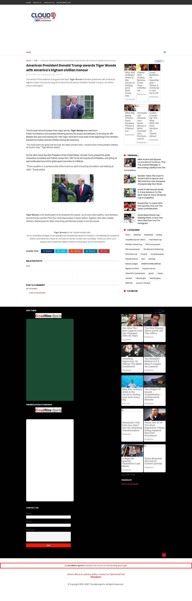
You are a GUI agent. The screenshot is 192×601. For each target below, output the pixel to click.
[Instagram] (159, 1)
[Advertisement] (118, 27)
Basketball (148, 235)
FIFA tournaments (153, 244)
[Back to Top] (164, 555)
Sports (151, 273)
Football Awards (157, 254)
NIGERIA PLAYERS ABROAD (151, 264)
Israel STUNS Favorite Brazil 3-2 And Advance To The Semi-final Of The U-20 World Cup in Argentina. (152, 193)
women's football (143, 283)
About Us (37, 2)
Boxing (159, 235)
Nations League (131, 264)
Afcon (127, 235)
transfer (128, 278)
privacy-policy (90, 574)
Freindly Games (131, 259)
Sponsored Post (64, 2)
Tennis (160, 273)
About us (79, 574)
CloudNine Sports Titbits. (135, 239)
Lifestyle (151, 259)
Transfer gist (140, 278)
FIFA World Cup (131, 254)
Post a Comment (37, 292)
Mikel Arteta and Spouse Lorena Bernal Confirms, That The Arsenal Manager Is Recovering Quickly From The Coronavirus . (144, 165)
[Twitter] (164, 1)
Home (28, 2)
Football (144, 254)
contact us (104, 574)
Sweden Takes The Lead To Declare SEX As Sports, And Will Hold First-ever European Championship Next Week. (151, 179)
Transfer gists (155, 278)
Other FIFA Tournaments (135, 273)
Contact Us (49, 2)
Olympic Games (148, 268)
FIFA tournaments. (132, 249)
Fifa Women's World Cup (153, 249)
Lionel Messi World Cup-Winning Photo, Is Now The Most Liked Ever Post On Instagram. (150, 219)
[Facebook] (155, 1)
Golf (35, 60)
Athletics (137, 235)
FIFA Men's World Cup (133, 244)
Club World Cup (155, 239)
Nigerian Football (132, 268)
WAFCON (128, 283)
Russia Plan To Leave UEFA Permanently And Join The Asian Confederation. (150, 206)
